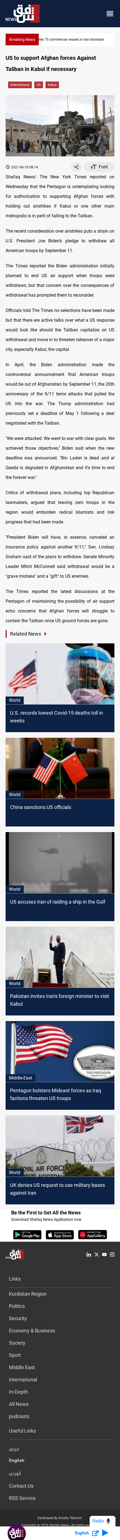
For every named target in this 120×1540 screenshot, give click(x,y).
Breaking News (22, 39)
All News (18, 1404)
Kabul (52, 85)
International (20, 85)
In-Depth (18, 1392)
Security (18, 1318)
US (39, 85)
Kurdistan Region (28, 1294)
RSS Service (22, 1498)
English (16, 1461)
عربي (14, 1449)
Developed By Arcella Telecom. (60, 1518)
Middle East (22, 1367)
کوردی (15, 1473)
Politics (17, 1306)
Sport (15, 1355)
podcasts (19, 1416)
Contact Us (21, 1486)
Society (17, 1343)
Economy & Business (32, 1331)
